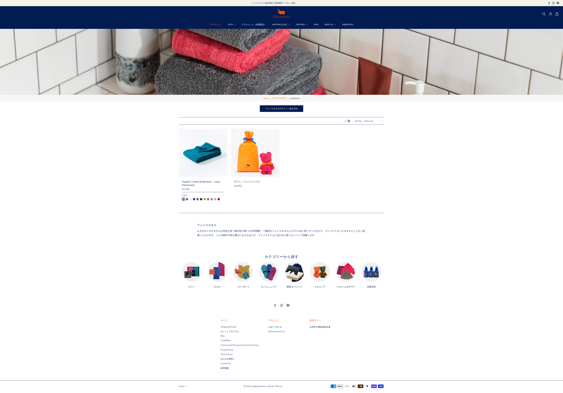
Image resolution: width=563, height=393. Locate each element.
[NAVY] (201, 199)
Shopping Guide (228, 326)
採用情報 (225, 368)
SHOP (316, 24)
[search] (544, 14)
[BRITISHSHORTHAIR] (215, 199)
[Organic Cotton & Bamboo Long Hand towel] (203, 153)
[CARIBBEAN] (211, 199)
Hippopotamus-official (263, 386)
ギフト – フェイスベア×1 (247, 181)
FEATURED (300, 24)
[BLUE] (187, 199)
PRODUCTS (214, 24)
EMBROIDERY (347, 24)
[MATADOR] (218, 199)
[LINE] (558, 3)
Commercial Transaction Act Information (240, 345)
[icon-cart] (557, 14)
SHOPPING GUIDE (279, 24)
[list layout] (345, 121)
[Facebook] (549, 3)
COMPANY (226, 340)
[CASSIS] (194, 199)
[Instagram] (553, 3)
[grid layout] (349, 121)
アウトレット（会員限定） (253, 24)
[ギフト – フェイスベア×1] (255, 153)
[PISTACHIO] (197, 199)
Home (266, 98)
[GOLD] (204, 199)
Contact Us (226, 363)
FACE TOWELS (280, 98)
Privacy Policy (227, 349)
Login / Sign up (275, 326)
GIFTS (230, 24)
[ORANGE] (183, 199)
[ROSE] (208, 199)
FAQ (223, 336)
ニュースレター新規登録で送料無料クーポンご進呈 (273, 3)
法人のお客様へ (228, 358)
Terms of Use (227, 354)
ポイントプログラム (230, 331)
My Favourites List (276, 331)
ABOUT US (328, 24)
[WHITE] (190, 199)
